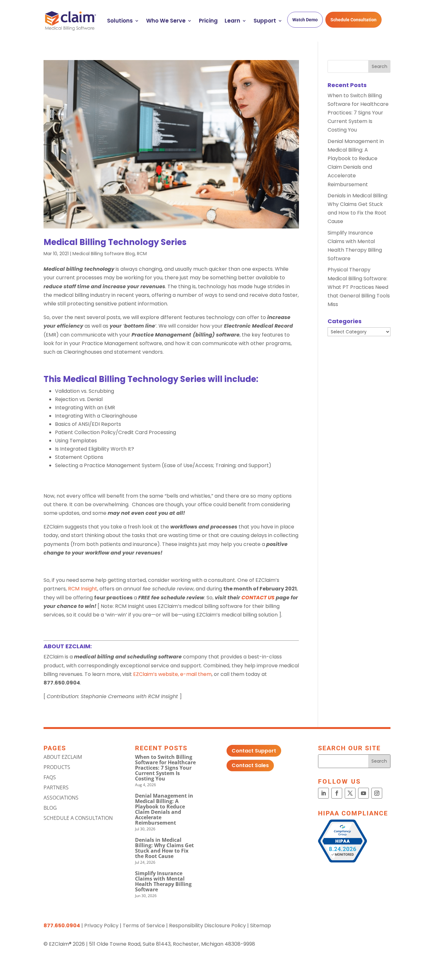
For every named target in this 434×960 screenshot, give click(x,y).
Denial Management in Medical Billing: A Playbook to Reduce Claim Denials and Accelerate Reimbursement (164, 809)
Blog (50, 807)
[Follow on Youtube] (363, 793)
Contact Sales (250, 765)
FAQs (50, 777)
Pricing (208, 20)
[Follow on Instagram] (376, 793)
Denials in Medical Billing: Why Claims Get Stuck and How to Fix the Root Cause (164, 848)
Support (265, 20)
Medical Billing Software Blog (103, 253)
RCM (142, 253)
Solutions (120, 20)
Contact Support (254, 750)
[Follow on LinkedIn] (323, 793)
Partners (56, 787)
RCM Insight (82, 588)
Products (57, 767)
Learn (232, 20)
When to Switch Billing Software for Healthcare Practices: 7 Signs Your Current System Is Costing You (358, 113)
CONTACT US (258, 597)
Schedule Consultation (353, 19)
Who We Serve (166, 20)
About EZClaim (63, 756)
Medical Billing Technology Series (115, 242)
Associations (61, 797)
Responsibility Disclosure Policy (207, 925)
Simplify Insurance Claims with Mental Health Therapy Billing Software (163, 881)
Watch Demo (305, 19)
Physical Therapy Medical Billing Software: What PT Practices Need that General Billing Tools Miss (359, 287)
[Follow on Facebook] (336, 793)
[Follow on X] (350, 793)
